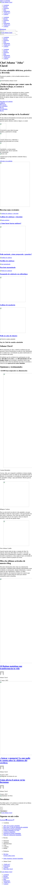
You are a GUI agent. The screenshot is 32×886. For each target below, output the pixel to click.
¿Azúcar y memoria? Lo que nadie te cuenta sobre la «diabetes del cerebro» (15, 760)
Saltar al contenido (5, 0)
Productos (6, 8)
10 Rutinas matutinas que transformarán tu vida (11, 667)
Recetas (5, 6)
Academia (6, 5)
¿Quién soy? (6, 13)
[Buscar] (16, 31)
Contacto (5, 14)
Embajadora (6, 11)
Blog (4, 9)
